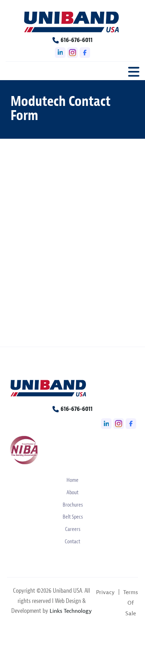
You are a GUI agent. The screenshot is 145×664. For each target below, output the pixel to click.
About (72, 492)
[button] (133, 70)
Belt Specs (73, 516)
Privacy (105, 592)
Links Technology (71, 611)
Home (72, 480)
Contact (72, 541)
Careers (72, 529)
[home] (72, 21)
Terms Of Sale (130, 603)
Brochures (73, 504)
